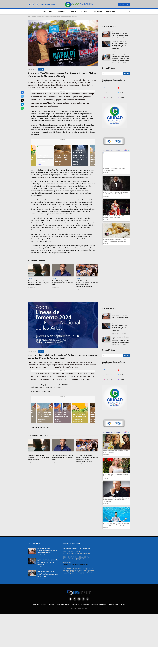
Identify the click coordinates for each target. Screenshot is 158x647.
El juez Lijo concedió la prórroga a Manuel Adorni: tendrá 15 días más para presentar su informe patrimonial (120, 45)
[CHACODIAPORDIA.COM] (79, 4)
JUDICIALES (75, 604)
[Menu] (29, 12)
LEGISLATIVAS (85, 604)
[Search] (129, 12)
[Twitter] (22, 96)
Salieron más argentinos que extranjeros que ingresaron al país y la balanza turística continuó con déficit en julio (121, 57)
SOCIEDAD (36, 604)
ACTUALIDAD (110, 11)
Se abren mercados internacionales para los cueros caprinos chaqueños (120, 33)
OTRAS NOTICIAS (113, 604)
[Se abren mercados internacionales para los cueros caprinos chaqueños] (106, 34)
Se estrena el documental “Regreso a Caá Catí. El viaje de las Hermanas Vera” (38, 282)
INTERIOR (61, 11)
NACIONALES (85, 11)
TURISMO (51, 604)
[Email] (22, 100)
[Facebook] (22, 92)
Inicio (29, 16)
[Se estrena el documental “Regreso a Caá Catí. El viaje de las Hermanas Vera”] (39, 270)
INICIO (44, 11)
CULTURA (41, 69)
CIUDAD (51, 11)
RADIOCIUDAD (124, 4)
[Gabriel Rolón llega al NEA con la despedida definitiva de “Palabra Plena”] (63, 270)
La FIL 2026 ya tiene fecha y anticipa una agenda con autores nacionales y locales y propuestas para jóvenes (87, 283)
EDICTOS (122, 604)
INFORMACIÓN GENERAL (63, 604)
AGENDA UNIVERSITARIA (99, 604)
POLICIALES (98, 11)
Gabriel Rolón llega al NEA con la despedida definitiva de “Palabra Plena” (62, 282)
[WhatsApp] (22, 108)
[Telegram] (22, 104)
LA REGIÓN (72, 11)
